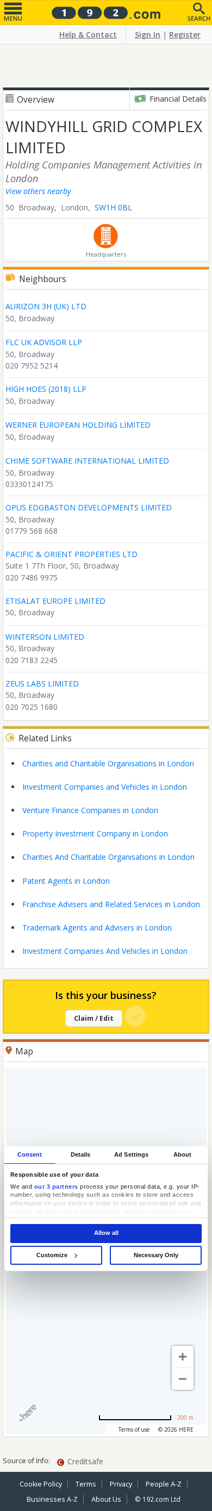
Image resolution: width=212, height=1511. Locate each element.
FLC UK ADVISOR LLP (43, 342)
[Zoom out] (183, 1379)
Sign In (147, 34)
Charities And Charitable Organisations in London (108, 857)
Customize (51, 1255)
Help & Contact (88, 34)
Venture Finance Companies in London (90, 810)
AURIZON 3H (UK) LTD (45, 306)
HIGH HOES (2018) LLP (45, 389)
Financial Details (178, 98)
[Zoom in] (183, 1357)
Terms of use (134, 1429)
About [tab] (182, 1154)
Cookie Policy (41, 1484)
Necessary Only (156, 1255)
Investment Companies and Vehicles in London (104, 787)
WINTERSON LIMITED (44, 637)
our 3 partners (56, 1186)
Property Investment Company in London (95, 833)
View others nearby (38, 191)
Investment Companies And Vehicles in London (105, 951)
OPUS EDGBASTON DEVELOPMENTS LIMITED (88, 507)
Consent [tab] (29, 1154)
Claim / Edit (94, 1018)
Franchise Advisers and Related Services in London (111, 904)
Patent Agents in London (66, 881)
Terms (86, 1484)
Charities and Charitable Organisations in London (108, 763)
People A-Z (164, 1484)
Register (185, 34)
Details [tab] (81, 1154)
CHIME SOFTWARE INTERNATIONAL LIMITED (87, 460)
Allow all (106, 1233)
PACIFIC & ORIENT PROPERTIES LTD (71, 554)
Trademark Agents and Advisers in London (97, 927)
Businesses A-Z (52, 1499)
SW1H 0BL (113, 207)
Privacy (121, 1484)
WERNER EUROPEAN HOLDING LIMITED (78, 425)
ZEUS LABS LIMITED (42, 683)
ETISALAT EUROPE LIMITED (55, 601)
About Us (106, 1499)
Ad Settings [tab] (131, 1154)
